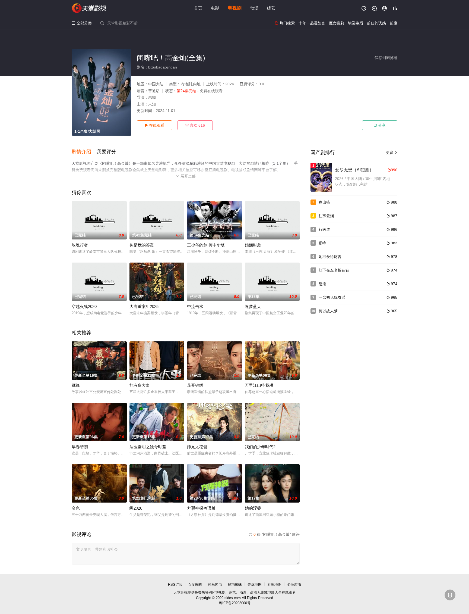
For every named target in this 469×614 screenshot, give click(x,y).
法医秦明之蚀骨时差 (147, 446)
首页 (198, 8)
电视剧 (235, 8)
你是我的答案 (141, 245)
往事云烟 (326, 216)
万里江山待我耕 (259, 385)
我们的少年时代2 (260, 446)
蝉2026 (135, 508)
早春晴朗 (80, 446)
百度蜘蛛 (195, 584)
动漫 (254, 8)
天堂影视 (180, 592)
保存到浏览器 (386, 57)
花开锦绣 (195, 385)
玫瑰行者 (80, 245)
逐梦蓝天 (253, 306)
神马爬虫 (215, 584)
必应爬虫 (294, 584)
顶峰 (322, 243)
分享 (380, 125)
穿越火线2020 (84, 306)
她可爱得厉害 (330, 256)
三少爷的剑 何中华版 (206, 245)
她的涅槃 (253, 508)
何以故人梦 (328, 311)
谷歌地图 (274, 584)
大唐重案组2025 (144, 306)
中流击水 (195, 306)
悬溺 (322, 284)
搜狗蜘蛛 (235, 584)
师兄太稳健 (197, 446)
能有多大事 (139, 385)
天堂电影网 (89, 8)
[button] (84, 152)
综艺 (271, 8)
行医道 (324, 229)
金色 (76, 508)
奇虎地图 (255, 584)
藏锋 (76, 385)
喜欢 (195, 125)
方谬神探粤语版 (201, 508)
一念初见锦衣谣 (332, 297)
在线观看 (154, 125)
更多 (391, 152)
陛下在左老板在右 (334, 270)
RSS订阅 (175, 584)
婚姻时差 (253, 245)
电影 (215, 8)
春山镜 (324, 202)
